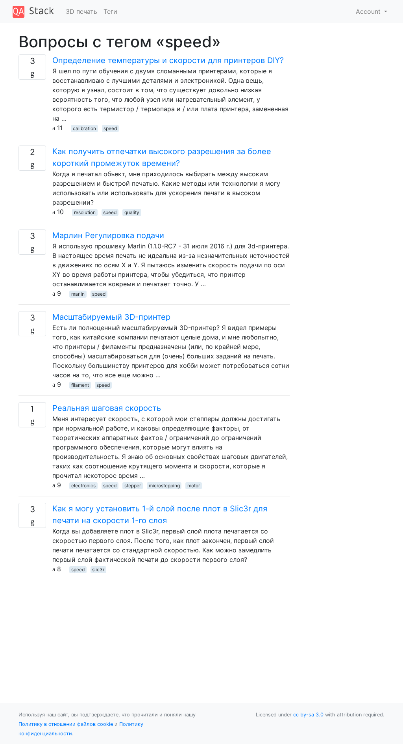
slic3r (98, 569)
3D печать (81, 11)
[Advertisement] (154, 629)
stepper (132, 486)
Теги (110, 11)
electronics (83, 486)
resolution (85, 212)
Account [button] (369, 11)
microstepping (164, 486)
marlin (78, 294)
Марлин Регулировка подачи (108, 235)
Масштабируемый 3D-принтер (111, 317)
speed (110, 128)
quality (131, 212)
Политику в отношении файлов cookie (65, 724)
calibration (84, 128)
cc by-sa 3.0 (308, 715)
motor (193, 486)
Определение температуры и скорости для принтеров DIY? (168, 60)
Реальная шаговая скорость (106, 408)
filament (80, 385)
